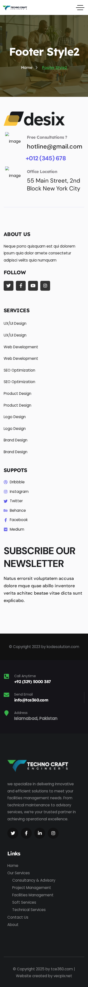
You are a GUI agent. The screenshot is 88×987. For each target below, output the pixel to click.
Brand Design (15, 440)
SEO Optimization (19, 370)
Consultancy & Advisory (33, 880)
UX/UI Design (15, 323)
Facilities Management (33, 895)
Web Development (21, 347)
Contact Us (17, 917)
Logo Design (15, 416)
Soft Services (24, 902)
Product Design (17, 393)
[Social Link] (8, 286)
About (13, 924)
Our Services (18, 872)
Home (12, 865)
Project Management (31, 887)
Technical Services (29, 909)
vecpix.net (63, 975)
